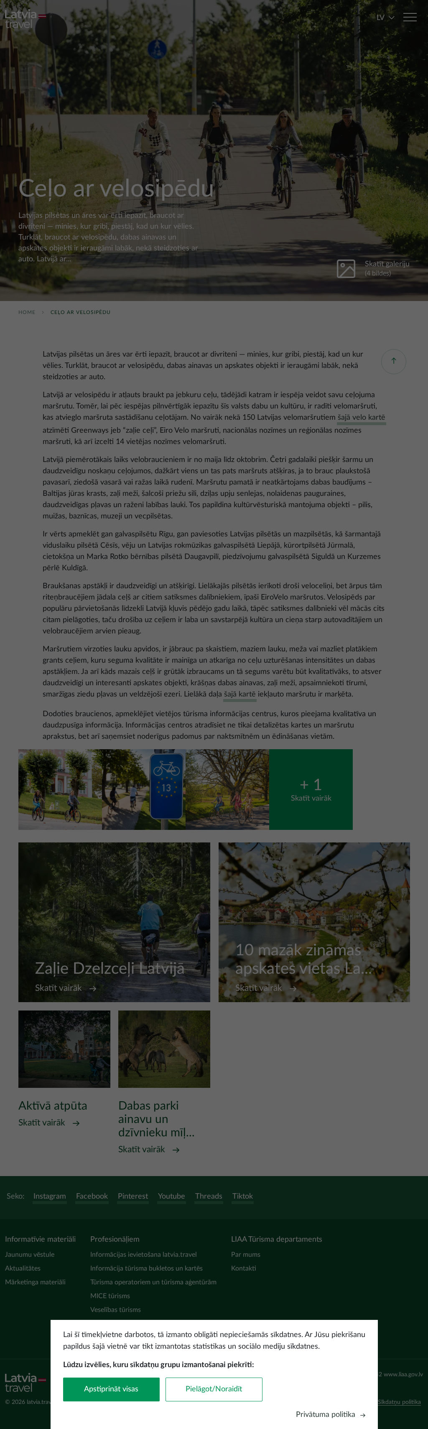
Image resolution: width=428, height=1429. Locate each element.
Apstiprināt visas (111, 1389)
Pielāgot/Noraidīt (214, 1389)
